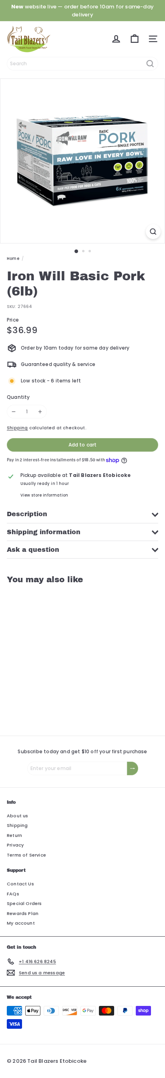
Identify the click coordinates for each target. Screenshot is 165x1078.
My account (21, 923)
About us (17, 816)
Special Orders (24, 903)
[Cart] (134, 38)
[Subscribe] (132, 768)
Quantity (18, 397)
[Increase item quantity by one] (40, 411)
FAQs (13, 894)
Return (14, 835)
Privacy (15, 845)
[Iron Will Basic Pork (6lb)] (57, 655)
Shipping (17, 428)
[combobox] (82, 63)
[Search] (150, 63)
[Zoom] (153, 231)
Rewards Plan (22, 913)
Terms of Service (26, 855)
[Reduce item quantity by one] (13, 411)
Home (13, 258)
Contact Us (20, 884)
